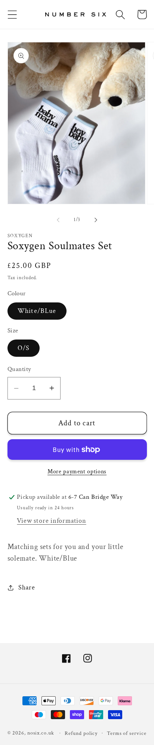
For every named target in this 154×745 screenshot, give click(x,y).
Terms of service (127, 733)
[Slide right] (96, 220)
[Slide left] (58, 220)
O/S (24, 348)
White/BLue (37, 311)
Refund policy (81, 733)
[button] (12, 14)
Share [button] (26, 587)
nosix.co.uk (40, 732)
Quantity (19, 369)
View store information (51, 520)
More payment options (77, 471)
